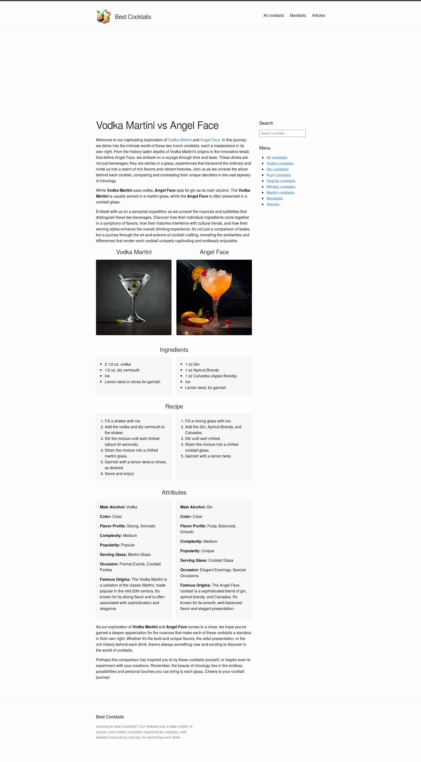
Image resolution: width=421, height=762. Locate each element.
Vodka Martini (180, 140)
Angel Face (210, 140)
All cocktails (273, 15)
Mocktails (298, 15)
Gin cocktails (278, 169)
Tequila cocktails (281, 181)
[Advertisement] (210, 68)
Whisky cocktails (281, 187)
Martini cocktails (280, 192)
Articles (318, 15)
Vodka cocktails (280, 163)
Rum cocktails (279, 175)
